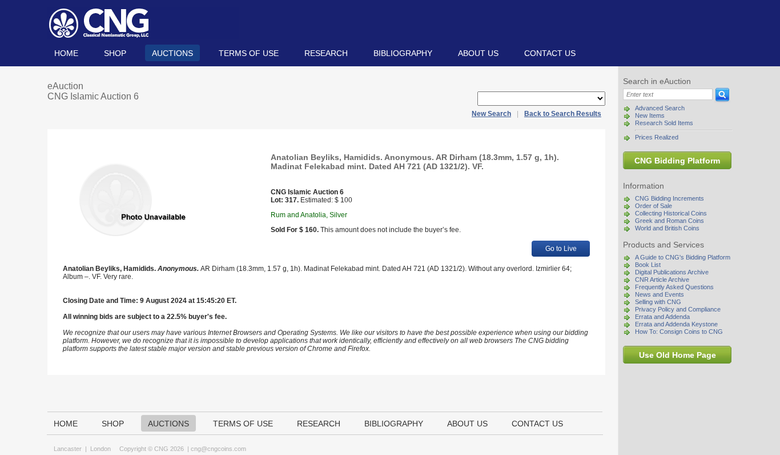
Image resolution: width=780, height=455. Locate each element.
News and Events (659, 294)
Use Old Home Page (677, 355)
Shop (115, 53)
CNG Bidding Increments (669, 198)
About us (478, 53)
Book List (648, 264)
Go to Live (561, 249)
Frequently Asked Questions (674, 287)
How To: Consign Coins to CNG (679, 331)
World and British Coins (667, 228)
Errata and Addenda (662, 316)
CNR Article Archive (662, 279)
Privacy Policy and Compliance (678, 309)
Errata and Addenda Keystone (676, 324)
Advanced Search (660, 108)
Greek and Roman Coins (669, 220)
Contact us (550, 53)
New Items (650, 115)
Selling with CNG (658, 301)
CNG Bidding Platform (677, 160)
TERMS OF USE (249, 53)
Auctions (172, 53)
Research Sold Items (664, 122)
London (100, 448)
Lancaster (68, 448)
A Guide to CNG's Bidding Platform (682, 257)
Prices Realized (656, 137)
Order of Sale (653, 205)
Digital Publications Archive (672, 272)
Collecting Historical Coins (671, 213)
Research (326, 53)
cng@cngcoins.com (218, 448)
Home (66, 53)
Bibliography (402, 53)
